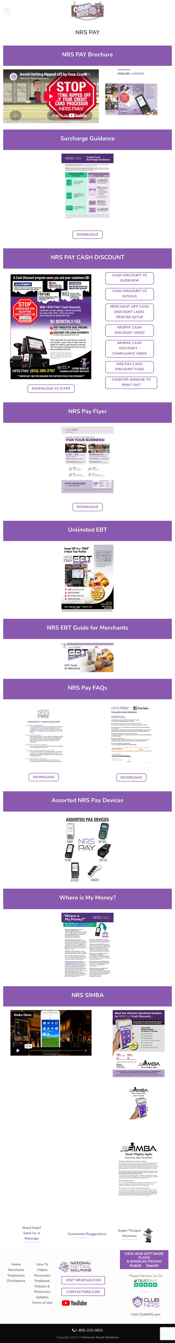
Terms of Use (42, 1302)
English (136, 1265)
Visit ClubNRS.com (145, 1314)
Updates (42, 1297)
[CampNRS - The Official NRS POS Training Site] (87, 12)
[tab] (124, 73)
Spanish (152, 1265)
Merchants (16, 1270)
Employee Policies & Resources (42, 1286)
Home (16, 1264)
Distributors (16, 1280)
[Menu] (7, 11)
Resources (42, 1275)
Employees (16, 1275)
